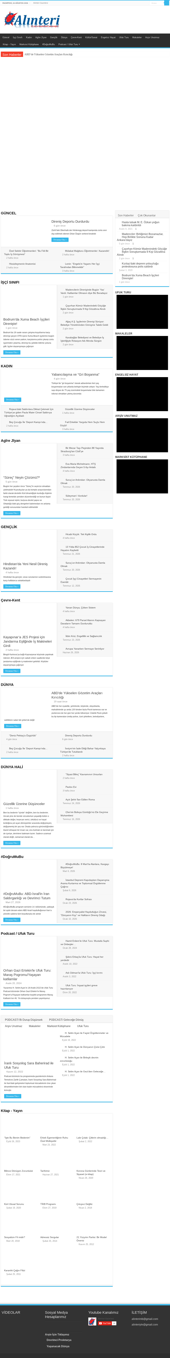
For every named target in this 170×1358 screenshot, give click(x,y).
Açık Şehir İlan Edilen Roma (80, 799)
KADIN (6, 366)
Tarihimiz (45, 1171)
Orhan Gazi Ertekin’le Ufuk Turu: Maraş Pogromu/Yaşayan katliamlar (27, 975)
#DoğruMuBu (48, 44)
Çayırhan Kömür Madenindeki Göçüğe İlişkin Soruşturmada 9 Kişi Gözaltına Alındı (83, 122)
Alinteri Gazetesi (40, 3)
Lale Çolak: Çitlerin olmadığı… (92, 1137)
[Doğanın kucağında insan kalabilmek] (8, 1319)
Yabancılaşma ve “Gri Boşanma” (84, 201)
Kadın (29, 37)
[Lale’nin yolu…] (33, 1319)
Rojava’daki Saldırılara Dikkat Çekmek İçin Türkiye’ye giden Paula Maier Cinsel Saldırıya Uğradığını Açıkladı (28, 412)
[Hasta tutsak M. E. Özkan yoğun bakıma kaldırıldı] (118, 222)
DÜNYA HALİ (12, 767)
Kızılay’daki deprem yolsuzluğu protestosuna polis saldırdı (140, 265)
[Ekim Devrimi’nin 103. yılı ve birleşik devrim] (23, 1319)
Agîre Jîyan (40, 37)
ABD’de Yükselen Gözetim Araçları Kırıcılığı (48, 54)
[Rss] (131, 3)
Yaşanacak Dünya (58, 1346)
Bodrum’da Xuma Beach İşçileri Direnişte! (119, 93)
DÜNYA (7, 685)
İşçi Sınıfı (17, 37)
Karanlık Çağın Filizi (14, 1270)
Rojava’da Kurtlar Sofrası (79, 899)
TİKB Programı (48, 1204)
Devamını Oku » (60, 240)
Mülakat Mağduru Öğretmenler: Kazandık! (87, 251)
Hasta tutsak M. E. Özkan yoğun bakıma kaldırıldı (140, 224)
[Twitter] (137, 3)
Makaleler (137, 37)
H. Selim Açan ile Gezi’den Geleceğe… (85, 1071)
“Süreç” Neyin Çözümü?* (135, 197)
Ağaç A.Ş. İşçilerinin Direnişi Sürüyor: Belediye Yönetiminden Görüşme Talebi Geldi (140, 122)
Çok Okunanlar (147, 215)
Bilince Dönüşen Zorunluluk (18, 1171)
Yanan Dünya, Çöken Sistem (81, 607)
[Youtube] (140, 3)
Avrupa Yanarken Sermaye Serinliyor (85, 648)
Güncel (5, 37)
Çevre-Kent (76, 37)
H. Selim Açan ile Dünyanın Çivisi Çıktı (85, 1047)
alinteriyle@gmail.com (145, 1324)
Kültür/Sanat (91, 37)
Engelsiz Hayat (108, 37)
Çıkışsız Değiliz (84, 1204)
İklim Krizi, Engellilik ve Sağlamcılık (84, 636)
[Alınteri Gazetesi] (32, 18)
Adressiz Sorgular (49, 1237)
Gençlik (53, 37)
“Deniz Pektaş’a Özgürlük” (23, 197)
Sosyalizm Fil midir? (14, 1237)
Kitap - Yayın (11, 1111)
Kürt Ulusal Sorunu (14, 1204)
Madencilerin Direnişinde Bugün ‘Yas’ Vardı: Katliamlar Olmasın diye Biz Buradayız (27, 122)
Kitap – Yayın (9, 44)
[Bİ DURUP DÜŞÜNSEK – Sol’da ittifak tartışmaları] (3, 1319)
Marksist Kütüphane (29, 44)
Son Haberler (126, 215)
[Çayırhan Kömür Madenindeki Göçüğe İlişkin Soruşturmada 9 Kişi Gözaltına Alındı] (118, 249)
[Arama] (166, 2)
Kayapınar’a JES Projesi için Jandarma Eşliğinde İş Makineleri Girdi (27, 641)
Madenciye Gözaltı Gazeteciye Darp (115, 165)
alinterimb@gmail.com (145, 1319)
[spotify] (147, 3)
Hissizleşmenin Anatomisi (22, 263)
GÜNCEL (8, 213)
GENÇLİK (9, 527)
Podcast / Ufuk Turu (68, 44)
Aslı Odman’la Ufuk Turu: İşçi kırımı (84, 972)
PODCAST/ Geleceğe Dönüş (66, 1019)
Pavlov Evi (71, 787)
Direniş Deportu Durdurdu (70, 221)
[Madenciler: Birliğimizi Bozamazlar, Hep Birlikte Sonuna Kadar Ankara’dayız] (118, 234)
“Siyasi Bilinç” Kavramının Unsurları (84, 774)
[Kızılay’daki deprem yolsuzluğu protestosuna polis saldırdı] (118, 263)
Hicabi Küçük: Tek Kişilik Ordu (81, 534)
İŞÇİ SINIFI (10, 282)
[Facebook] (134, 3)
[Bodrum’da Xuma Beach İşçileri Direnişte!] (118, 275)
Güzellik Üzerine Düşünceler (80, 409)
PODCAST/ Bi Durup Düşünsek (23, 1019)
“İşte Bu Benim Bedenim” (17, 1137)
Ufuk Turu (124, 37)
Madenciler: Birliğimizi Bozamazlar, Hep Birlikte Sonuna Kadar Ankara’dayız (140, 237)
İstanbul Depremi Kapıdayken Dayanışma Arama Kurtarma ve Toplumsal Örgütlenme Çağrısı (85, 883)
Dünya (64, 37)
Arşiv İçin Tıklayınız (57, 1334)
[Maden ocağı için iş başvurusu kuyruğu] (28, 1319)
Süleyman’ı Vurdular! (76, 495)
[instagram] (143, 3)
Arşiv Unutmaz (152, 37)
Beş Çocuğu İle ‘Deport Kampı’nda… (28, 422)
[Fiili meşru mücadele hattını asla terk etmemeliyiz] (18, 1319)
